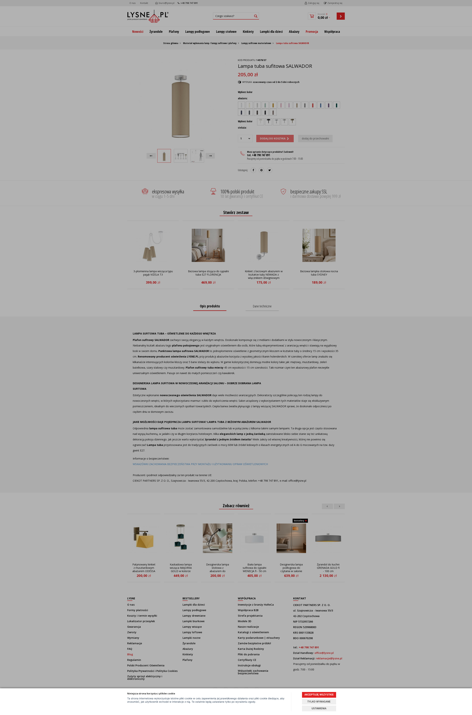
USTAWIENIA (319, 708)
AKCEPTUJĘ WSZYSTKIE (319, 694)
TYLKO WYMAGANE (319, 701)
